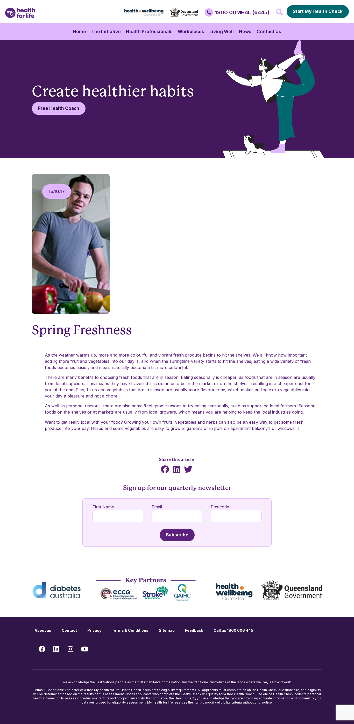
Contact (69, 630)
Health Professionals (149, 31)
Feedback (194, 630)
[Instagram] (70, 649)
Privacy (94, 630)
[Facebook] (42, 649)
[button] (279, 12)
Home (79, 31)
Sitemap (167, 630)
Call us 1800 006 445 (233, 630)
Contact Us (269, 31)
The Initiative (106, 31)
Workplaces (191, 31)
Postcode (220, 506)
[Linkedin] (56, 649)
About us (42, 630)
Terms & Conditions (130, 630)
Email (157, 506)
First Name (103, 506)
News (245, 31)
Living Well (221, 31)
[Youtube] (84, 649)
